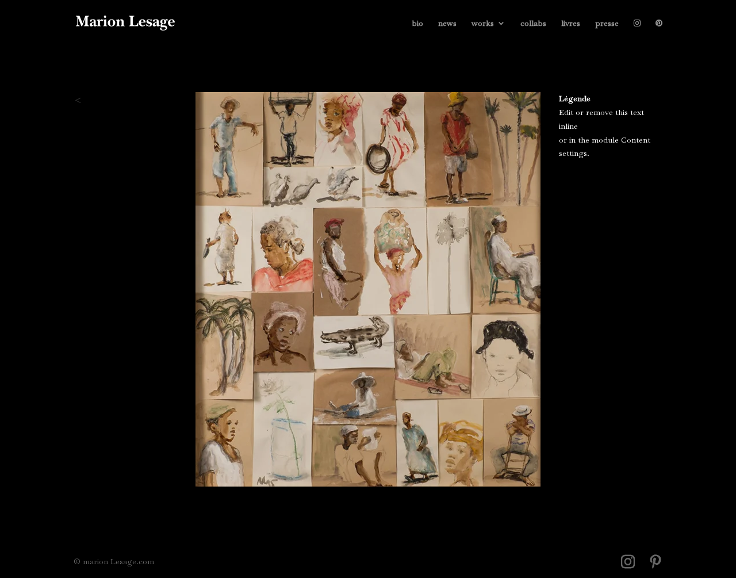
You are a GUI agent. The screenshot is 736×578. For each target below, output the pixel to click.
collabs (533, 23)
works (482, 23)
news (447, 23)
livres (570, 23)
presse (607, 23)
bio (417, 23)
